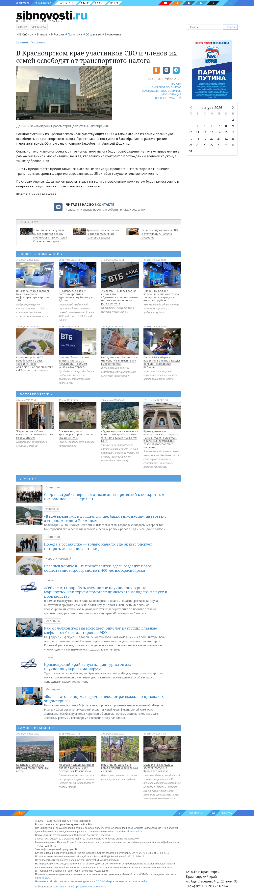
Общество (93, 34)
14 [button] (218, 132)
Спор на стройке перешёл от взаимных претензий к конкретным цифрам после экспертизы (104, 496)
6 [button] (212, 126)
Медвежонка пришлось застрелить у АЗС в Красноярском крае (158, 768)
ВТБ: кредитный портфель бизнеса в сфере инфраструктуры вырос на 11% (33, 295)
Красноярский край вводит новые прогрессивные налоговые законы (104, 233)
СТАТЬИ (28, 478)
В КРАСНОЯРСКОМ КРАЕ (166, 87)
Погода (63, 3)
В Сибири (26, 34)
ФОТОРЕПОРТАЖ (36, 394)
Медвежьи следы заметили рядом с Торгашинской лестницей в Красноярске (76, 768)
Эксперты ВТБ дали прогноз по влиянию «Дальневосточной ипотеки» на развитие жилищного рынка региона (119, 297)
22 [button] (226, 138)
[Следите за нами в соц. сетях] (165, 3)
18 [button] (197, 138)
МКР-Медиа (39, 27)
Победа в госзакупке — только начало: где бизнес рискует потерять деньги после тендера (98, 546)
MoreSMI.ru (99, 886)
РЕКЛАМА (226, 813)
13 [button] (211, 132)
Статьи (22, 27)
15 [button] (226, 132)
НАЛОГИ (176, 83)
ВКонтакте (104, 204)
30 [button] (233, 145)
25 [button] (197, 145)
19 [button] (204, 138)
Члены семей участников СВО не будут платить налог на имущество (159, 233)
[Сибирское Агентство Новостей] (51, 15)
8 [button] (226, 126)
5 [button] (205, 126)
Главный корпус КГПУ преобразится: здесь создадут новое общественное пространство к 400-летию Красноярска (34, 364)
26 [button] (204, 145)
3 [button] (190, 126)
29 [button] (226, 145)
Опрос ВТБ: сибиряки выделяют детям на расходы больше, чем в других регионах (161, 362)
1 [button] (226, 119)
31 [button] (190, 151)
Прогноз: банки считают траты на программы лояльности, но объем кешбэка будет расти (74, 362)
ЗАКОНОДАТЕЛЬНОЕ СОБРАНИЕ (161, 91)
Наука (49, 580)
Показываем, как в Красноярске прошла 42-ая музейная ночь (76, 434)
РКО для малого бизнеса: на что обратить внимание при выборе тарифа (119, 360)
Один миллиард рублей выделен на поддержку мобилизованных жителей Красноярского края (50, 235)
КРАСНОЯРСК (43, 3)
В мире (42, 34)
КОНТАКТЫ (196, 813)
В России (57, 34)
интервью (52, 509)
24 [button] (190, 145)
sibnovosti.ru (134, 831)
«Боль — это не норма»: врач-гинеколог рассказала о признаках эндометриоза (104, 698)
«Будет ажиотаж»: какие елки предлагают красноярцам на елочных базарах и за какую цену (119, 436)
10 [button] (190, 132)
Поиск (230, 27)
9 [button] (233, 126)
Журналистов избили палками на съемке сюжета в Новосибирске (34, 434)
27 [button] (211, 145)
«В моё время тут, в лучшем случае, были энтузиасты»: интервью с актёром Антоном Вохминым (105, 518)
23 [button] (233, 138)
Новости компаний (58, 558)
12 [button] (204, 132)
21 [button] (218, 138)
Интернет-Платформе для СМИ (74, 886)
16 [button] (233, 132)
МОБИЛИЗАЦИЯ (171, 94)
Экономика (113, 34)
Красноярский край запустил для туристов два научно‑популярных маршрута (87, 666)
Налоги (39, 42)
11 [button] (197, 132)
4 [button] (197, 126)
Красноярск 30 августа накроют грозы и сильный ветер (32, 768)
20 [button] (211, 138)
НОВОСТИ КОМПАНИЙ (41, 254)
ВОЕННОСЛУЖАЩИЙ (168, 98)
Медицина (52, 621)
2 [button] (233, 119)
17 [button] (190, 138)
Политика (74, 34)
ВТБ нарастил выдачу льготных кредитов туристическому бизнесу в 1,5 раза (76, 295)
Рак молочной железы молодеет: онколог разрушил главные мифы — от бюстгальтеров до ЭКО (100, 630)
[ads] (212, 71)
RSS (20, 813)
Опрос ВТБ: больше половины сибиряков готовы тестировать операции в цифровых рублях (161, 295)
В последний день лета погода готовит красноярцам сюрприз (119, 768)
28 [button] (218, 145)
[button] (191, 107)
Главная (22, 42)
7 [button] (219, 126)
